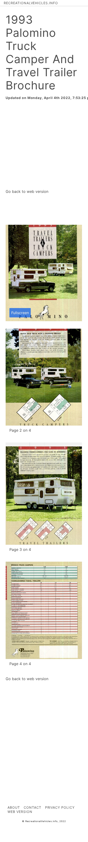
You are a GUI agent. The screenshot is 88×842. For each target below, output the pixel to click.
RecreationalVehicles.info (31, 3)
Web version (20, 812)
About (14, 807)
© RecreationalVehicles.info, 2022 (44, 821)
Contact (32, 807)
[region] (44, 144)
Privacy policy (60, 807)
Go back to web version (27, 191)
